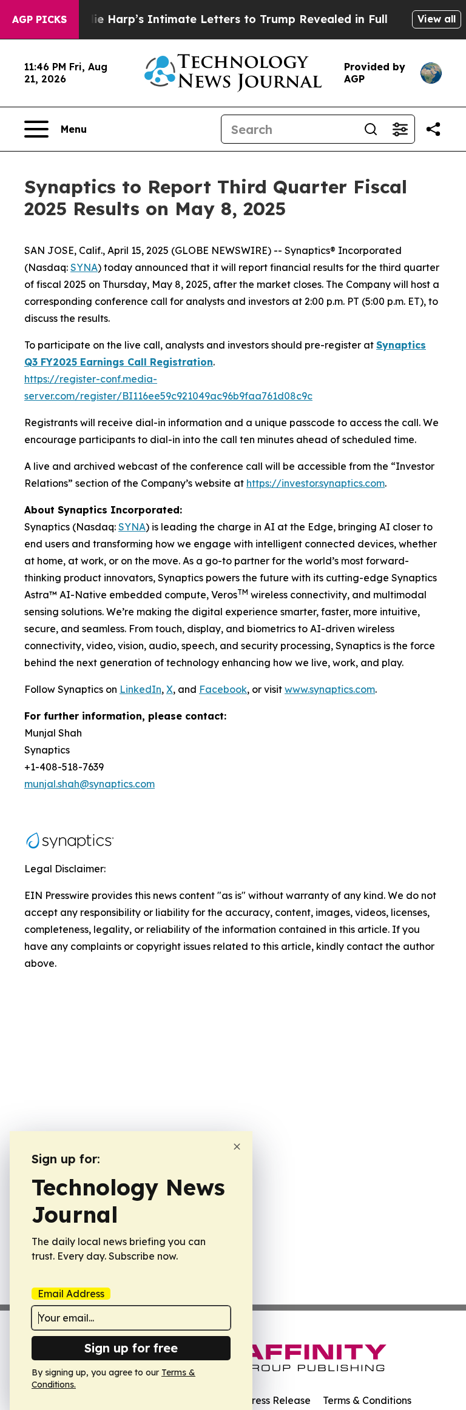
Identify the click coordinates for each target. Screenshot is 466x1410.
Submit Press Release (261, 1400)
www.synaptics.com (330, 689)
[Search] (370, 129)
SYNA (132, 527)
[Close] (237, 1146)
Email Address (71, 1294)
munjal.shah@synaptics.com (89, 784)
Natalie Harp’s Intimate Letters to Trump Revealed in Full (225, 19)
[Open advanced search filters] (399, 129)
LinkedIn (140, 689)
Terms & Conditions (367, 1400)
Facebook (223, 689)
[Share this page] (433, 129)
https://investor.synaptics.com (315, 483)
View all (436, 19)
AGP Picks (39, 19)
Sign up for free (131, 1347)
